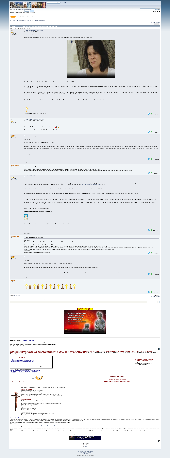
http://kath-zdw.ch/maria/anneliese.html (90, 184)
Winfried (14, 30)
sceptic (13, 119)
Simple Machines (90, 451)
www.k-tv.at (33, 378)
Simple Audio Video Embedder (85, 452)
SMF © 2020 (84, 451)
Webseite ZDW (63, 2)
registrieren (29, 9)
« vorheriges (153, 22)
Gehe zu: (144, 302)
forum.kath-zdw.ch (59, 426)
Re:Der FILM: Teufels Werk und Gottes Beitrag (35, 119)
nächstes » (158, 22)
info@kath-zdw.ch (15, 423)
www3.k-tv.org (33, 375)
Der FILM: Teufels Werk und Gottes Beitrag (34, 30)
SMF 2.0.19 (80, 451)
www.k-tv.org (33, 377)
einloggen (22, 9)
